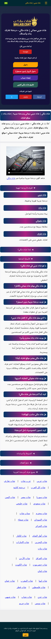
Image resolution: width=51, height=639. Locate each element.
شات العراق (41, 558)
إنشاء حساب (25, 78)
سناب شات (25, 513)
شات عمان (10, 580)
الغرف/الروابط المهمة (24, 188)
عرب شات (26, 481)
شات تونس (40, 603)
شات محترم (41, 513)
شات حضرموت (40, 564)
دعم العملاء (24, 462)
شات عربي (42, 194)
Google (25, 52)
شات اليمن (10, 497)
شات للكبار (21, 535)
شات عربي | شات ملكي (32, 3)
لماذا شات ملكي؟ (24, 249)
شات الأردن (24, 558)
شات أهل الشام (39, 535)
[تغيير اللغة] (6, 3)
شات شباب (26, 596)
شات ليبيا (43, 580)
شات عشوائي (41, 220)
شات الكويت (21, 564)
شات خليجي (21, 503)
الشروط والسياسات (24, 453)
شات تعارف (41, 233)
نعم (25, 635)
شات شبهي (10, 596)
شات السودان (40, 519)
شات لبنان (42, 571)
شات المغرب (27, 580)
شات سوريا (42, 497)
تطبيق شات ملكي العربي (25, 84)
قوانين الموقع (19, 631)
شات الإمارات (22, 542)
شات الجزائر (41, 526)
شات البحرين (41, 542)
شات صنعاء (23, 519)
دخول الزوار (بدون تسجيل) (25, 71)
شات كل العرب (38, 487)
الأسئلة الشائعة (24, 258)
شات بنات (42, 207)
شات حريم (24, 603)
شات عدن (42, 596)
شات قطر (21, 587)
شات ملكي (11, 178)
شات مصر (26, 497)
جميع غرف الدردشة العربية (24, 472)
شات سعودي (39, 503)
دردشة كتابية (19, 487)
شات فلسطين (38, 587)
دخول (25, 65)
